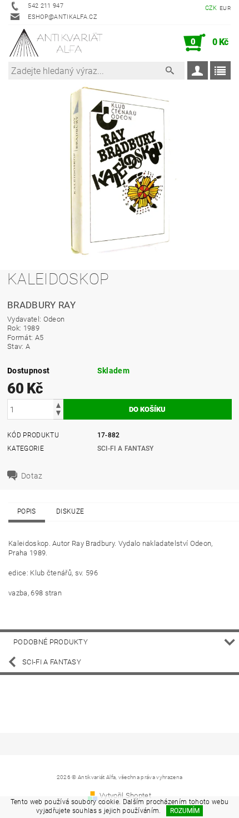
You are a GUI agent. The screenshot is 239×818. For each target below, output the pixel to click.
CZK (211, 8)
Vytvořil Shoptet (125, 795)
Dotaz (32, 475)
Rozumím (185, 811)
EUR (225, 8)
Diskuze (70, 511)
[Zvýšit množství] (58, 404)
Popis (26, 511)
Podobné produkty (50, 642)
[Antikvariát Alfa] (56, 42)
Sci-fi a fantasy (125, 448)
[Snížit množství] (58, 414)
